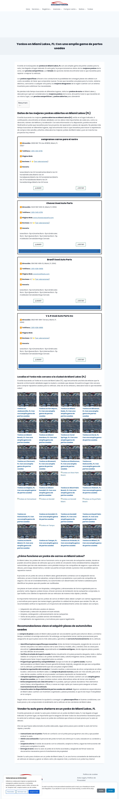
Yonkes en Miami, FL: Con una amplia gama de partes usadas (92, 543)
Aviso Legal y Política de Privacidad (86, 779)
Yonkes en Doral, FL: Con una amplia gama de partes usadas (92, 437)
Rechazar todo (22, 792)
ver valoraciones (41, 161)
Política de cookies (90, 774)
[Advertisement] (59, 24)
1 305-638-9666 (36, 327)
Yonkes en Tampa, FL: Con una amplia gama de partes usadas (48, 543)
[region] (22, 785)
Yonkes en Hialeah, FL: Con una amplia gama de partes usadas (92, 490)
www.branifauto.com (41, 274)
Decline (101, 790)
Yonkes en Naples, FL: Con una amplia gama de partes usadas (26, 490)
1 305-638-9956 (36, 269)
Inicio (28, 9)
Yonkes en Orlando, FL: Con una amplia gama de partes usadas (70, 543)
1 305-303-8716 (36, 151)
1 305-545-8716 (36, 212)
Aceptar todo (34, 792)
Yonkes (90, 9)
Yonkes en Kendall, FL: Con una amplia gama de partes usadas (48, 516)
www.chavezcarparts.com (43, 218)
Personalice (10, 792)
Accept (110, 790)
